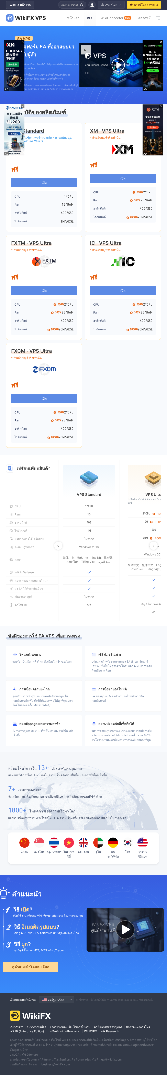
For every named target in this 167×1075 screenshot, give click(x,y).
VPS (90, 18)
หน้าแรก (73, 18)
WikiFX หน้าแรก (20, 5)
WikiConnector (115, 18)
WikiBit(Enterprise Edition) (27, 1031)
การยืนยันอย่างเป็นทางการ (64, 1031)
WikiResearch (110, 1031)
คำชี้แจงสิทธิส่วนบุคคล (108, 1027)
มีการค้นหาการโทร (138, 1027)
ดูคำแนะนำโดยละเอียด (30, 967)
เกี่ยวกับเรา (16, 1027)
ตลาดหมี (144, 18)
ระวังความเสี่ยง (36, 1027)
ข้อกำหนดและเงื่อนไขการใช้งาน (69, 1027)
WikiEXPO (90, 1031)
